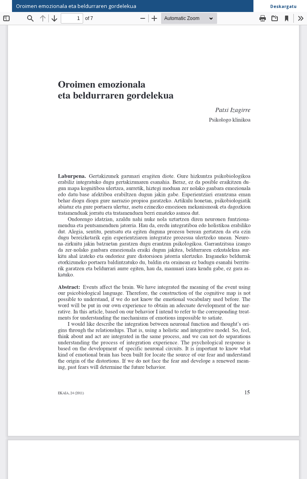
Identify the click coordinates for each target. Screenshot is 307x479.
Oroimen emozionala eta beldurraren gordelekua (76, 6)
